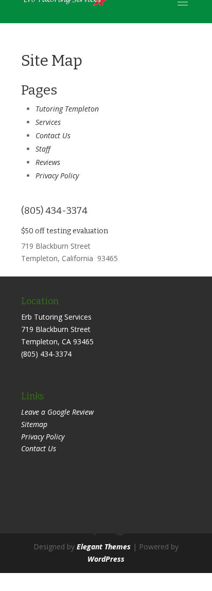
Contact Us (53, 135)
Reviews (48, 162)
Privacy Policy (57, 175)
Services (48, 122)
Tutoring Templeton (67, 109)
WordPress (106, 559)
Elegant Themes (104, 546)
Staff (43, 149)
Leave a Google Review (57, 412)
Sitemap (34, 424)
